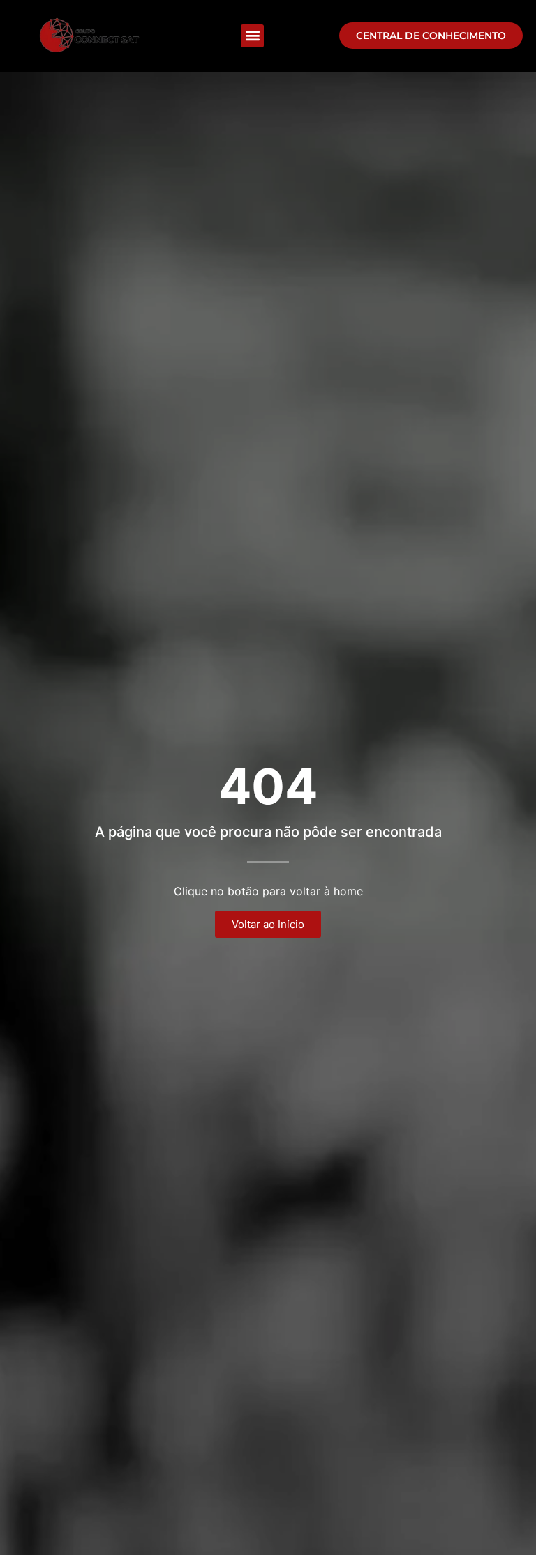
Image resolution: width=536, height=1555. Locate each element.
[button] (252, 35)
